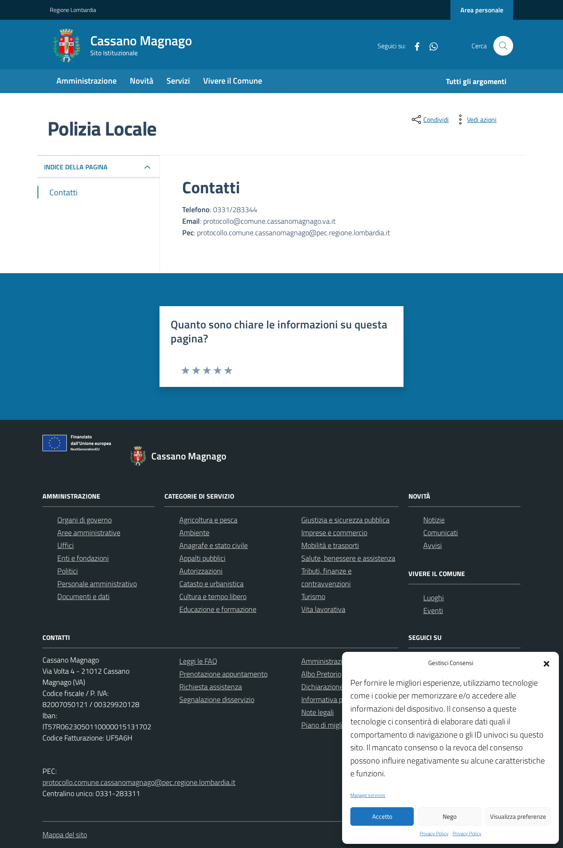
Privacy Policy (434, 833)
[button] (546, 663)
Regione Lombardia (73, 9)
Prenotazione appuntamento (223, 673)
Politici (67, 570)
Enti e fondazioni (83, 558)
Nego (450, 816)
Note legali (317, 712)
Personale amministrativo (97, 583)
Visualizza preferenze (518, 816)
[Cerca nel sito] (503, 46)
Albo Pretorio (321, 673)
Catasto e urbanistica (211, 583)
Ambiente (194, 532)
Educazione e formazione (217, 609)
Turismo (313, 596)
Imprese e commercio (334, 532)
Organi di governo (84, 519)
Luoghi (433, 597)
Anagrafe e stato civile (213, 545)
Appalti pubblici (202, 558)
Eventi (433, 610)
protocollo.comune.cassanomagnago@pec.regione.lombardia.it (138, 782)
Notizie (434, 519)
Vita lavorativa (323, 609)
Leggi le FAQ (198, 661)
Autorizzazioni (201, 570)
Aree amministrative (88, 532)
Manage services (367, 795)
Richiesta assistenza (210, 686)
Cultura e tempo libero (212, 596)
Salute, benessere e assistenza (348, 558)
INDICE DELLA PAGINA (76, 167)
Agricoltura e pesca (208, 519)
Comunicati (440, 532)
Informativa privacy (331, 699)
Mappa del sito (64, 834)
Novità (141, 80)
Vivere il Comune (232, 80)
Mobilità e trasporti (330, 545)
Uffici (65, 545)
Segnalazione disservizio (216, 699)
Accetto (382, 816)
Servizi (178, 80)
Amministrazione (86, 80)
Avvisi (432, 545)
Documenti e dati (83, 596)
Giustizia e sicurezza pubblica (345, 519)
